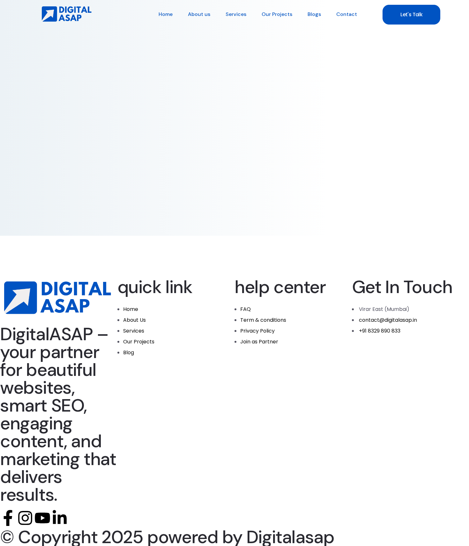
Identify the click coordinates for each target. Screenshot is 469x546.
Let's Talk (411, 14)
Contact (346, 14)
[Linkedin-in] (60, 518)
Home (166, 14)
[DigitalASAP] (67, 14)
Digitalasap (290, 537)
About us (199, 14)
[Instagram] (25, 518)
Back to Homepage (78, 173)
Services (236, 14)
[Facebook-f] (8, 518)
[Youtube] (42, 518)
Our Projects (277, 14)
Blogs (314, 14)
